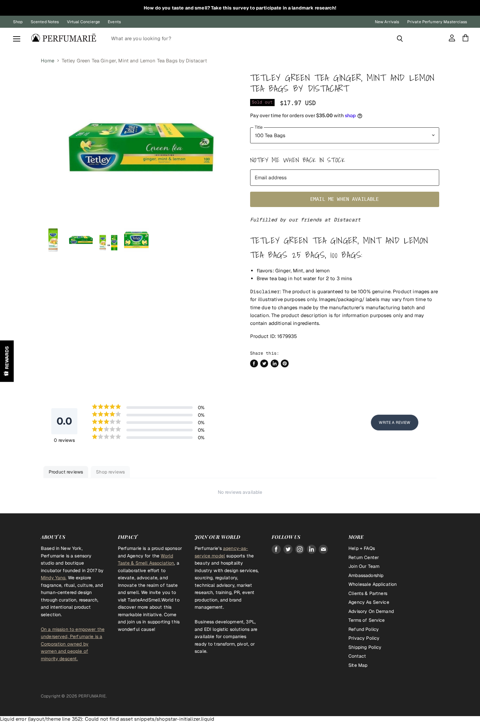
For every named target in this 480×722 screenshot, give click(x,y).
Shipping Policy (364, 647)
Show (7, 361)
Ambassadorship (365, 575)
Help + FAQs (361, 548)
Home (48, 60)
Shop (18, 22)
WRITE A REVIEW (394, 422)
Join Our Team (363, 566)
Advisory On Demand (371, 611)
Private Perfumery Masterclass (437, 22)
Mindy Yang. (54, 578)
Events (114, 22)
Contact (357, 656)
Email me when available (344, 199)
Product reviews (66, 472)
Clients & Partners (367, 593)
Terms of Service (366, 620)
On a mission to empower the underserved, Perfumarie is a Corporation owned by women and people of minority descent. (72, 644)
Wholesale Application (372, 584)
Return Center (363, 557)
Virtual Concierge (83, 22)
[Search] (399, 38)
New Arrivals (387, 22)
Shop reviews (110, 472)
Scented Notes (45, 22)
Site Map (357, 665)
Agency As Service (368, 602)
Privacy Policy (363, 638)
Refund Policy (363, 629)
